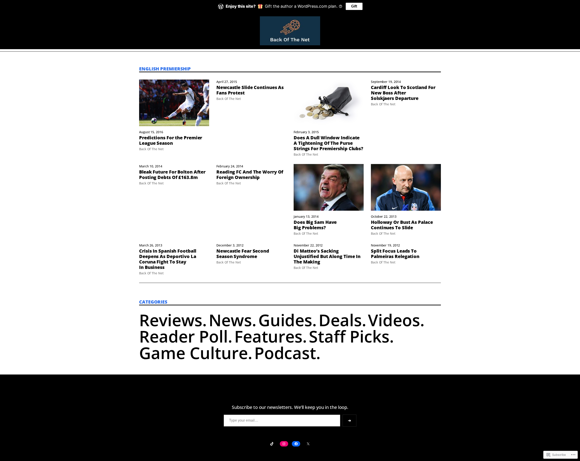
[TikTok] (272, 444)
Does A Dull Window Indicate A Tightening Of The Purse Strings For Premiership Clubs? (328, 143)
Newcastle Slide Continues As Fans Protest (250, 90)
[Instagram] (284, 444)
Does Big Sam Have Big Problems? (315, 225)
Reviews (170, 320)
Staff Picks (349, 336)
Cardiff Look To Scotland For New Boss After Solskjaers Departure (403, 93)
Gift (354, 6)
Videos (394, 320)
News (230, 320)
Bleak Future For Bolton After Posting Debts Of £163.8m (172, 174)
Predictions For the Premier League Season (170, 140)
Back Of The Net (151, 149)
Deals (340, 320)
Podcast (285, 353)
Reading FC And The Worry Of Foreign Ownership (249, 174)
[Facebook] (296, 444)
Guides (285, 320)
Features (268, 336)
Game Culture (193, 353)
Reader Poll (183, 336)
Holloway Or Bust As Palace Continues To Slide (402, 225)
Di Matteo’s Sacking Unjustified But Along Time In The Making (327, 256)
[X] (308, 444)
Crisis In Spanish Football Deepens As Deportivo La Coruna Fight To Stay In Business (167, 259)
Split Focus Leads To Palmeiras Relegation (395, 253)
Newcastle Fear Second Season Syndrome (242, 253)
